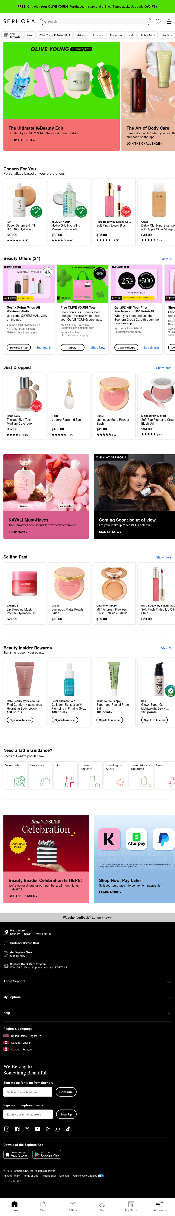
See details (43, 347)
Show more (164, 368)
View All (166, 648)
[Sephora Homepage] (19, 21)
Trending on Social (114, 767)
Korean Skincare (86, 767)
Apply (72, 347)
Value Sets (12, 765)
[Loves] (159, 21)
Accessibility (49, 1175)
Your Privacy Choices (84, 1175)
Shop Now (98, 347)
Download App (19, 347)
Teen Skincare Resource (140, 767)
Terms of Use (30, 1175)
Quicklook (13, 200)
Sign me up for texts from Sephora (28, 1083)
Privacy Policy (11, 1175)
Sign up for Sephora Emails (23, 1105)
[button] (82, 309)
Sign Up (66, 1114)
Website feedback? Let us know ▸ (87, 917)
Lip (57, 765)
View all (166, 259)
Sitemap (64, 1175)
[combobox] (95, 21)
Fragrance (37, 765)
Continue (66, 1092)
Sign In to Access (20, 720)
